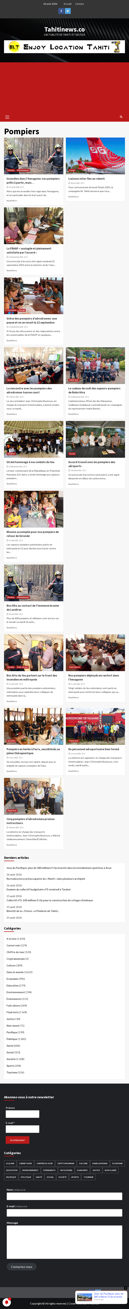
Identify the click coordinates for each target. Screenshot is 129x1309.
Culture (11, 965)
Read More (12, 200)
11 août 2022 (75, 684)
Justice (11, 1018)
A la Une (11, 170)
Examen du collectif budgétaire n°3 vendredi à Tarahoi (39, 889)
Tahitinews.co (64, 29)
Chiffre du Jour (15, 952)
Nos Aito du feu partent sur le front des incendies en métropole (32, 677)
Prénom (10, 1107)
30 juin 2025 (75, 183)
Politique (12, 1038)
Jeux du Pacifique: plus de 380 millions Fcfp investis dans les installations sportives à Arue (59, 867)
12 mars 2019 (76, 754)
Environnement (16, 992)
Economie (12, 310)
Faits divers (22, 667)
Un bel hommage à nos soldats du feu (30, 462)
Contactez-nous (21, 1267)
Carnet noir (13, 945)
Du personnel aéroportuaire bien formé (93, 749)
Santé (10, 1045)
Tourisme (12, 1072)
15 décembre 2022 (15, 466)
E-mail (10, 1122)
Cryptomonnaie (16, 958)
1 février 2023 (14, 397)
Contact (79, 3)
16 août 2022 (13, 614)
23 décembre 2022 (77, 397)
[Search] (121, 116)
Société (11, 454)
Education (13, 985)
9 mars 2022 (13, 758)
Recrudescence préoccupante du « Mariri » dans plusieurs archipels (46, 878)
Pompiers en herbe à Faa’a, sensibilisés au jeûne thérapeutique (33, 751)
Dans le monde (15, 972)
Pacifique (12, 1032)
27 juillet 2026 (14, 187)
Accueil (67, 3)
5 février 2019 (14, 827)
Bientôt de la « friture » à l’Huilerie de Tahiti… (33, 910)
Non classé (13, 1025)
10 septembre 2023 (16, 327)
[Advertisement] (64, 87)
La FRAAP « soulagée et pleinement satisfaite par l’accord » (29, 250)
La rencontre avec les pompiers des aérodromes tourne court (29, 390)
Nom (16, 1189)
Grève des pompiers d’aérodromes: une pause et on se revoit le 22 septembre (32, 320)
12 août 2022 (13, 684)
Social (72, 170)
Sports (10, 1065)
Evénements (23, 170)
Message (12, 1222)
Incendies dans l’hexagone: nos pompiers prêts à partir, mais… (33, 180)
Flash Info (73, 380)
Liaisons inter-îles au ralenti (86, 178)
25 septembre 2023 (16, 257)
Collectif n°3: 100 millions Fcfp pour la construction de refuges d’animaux (50, 900)
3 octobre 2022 (76, 470)
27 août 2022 (13, 540)
